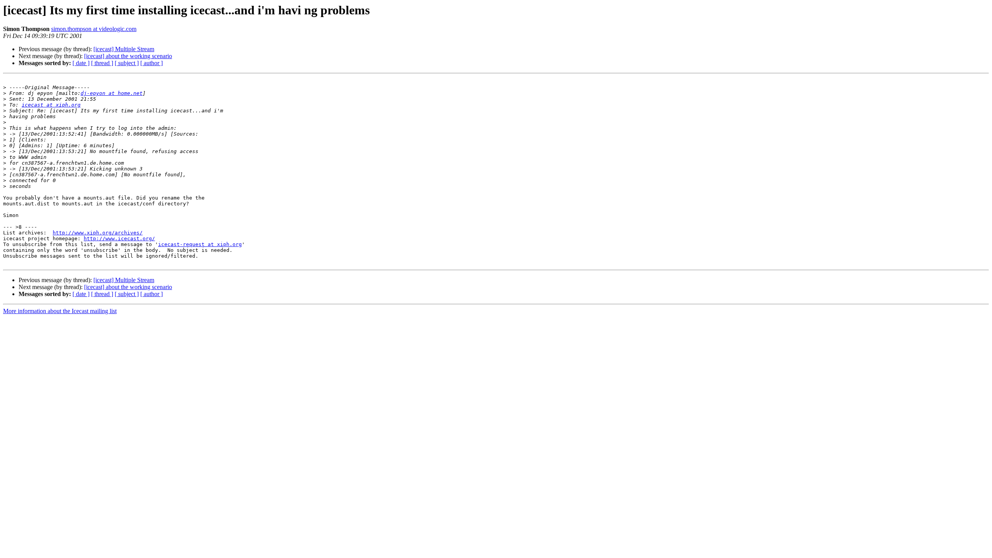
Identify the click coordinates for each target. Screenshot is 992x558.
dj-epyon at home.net (112, 93)
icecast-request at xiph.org (200, 244)
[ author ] (151, 63)
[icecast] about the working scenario (128, 56)
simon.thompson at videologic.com (93, 29)
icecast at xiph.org (51, 105)
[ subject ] (127, 63)
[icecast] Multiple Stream (123, 49)
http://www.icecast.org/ (119, 238)
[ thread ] (102, 63)
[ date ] (81, 63)
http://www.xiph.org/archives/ (98, 233)
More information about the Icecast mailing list (60, 311)
